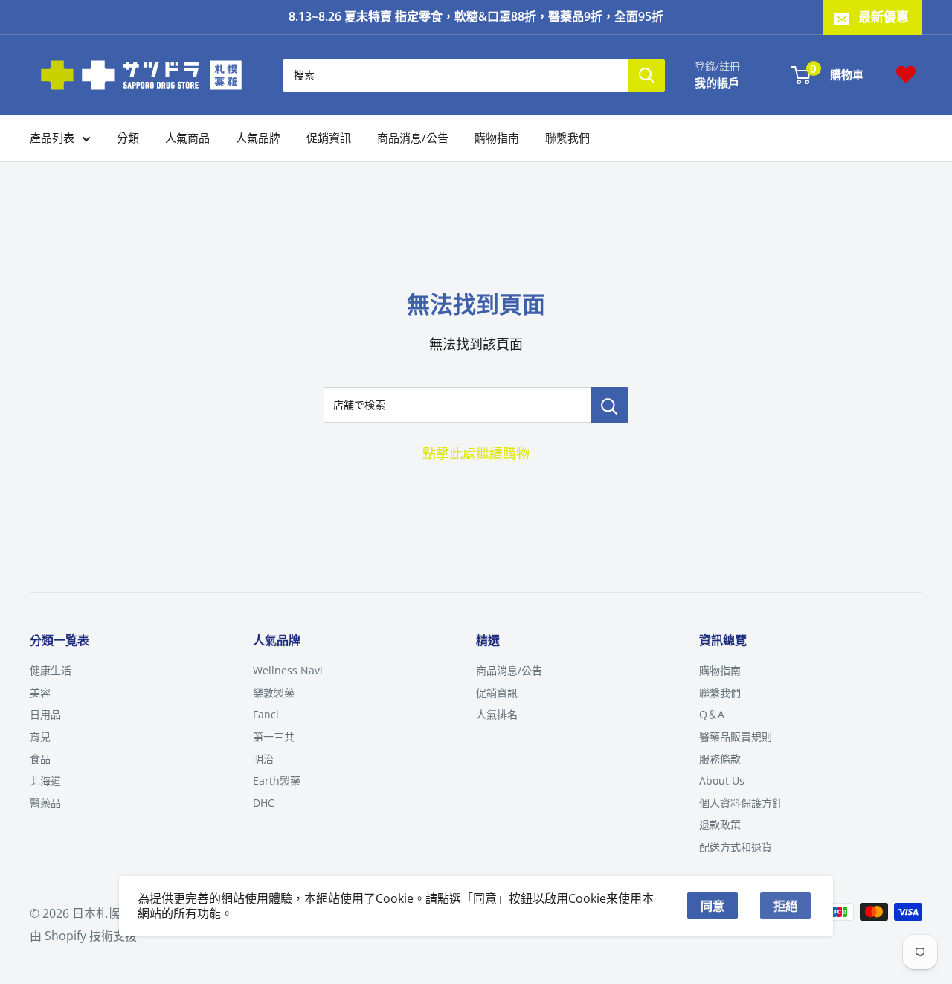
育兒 (40, 736)
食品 (40, 759)
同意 (712, 906)
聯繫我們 (567, 137)
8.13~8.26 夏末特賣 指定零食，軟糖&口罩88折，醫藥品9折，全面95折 (476, 16)
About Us (721, 780)
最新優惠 (883, 16)
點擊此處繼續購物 (476, 453)
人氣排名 (497, 714)
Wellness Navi (288, 670)
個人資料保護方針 (740, 803)
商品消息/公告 (412, 137)
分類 (128, 137)
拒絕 (785, 906)
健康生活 (50, 670)
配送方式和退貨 (735, 847)
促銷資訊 (328, 137)
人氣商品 (187, 137)
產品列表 (52, 137)
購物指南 (497, 137)
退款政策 (720, 824)
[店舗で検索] (609, 405)
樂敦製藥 (274, 693)
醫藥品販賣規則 (735, 736)
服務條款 (720, 759)
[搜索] (646, 74)
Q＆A (711, 714)
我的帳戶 (717, 81)
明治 (263, 759)
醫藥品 (45, 803)
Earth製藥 (276, 780)
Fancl (266, 714)
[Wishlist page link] (906, 74)
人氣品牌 (258, 137)
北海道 (45, 780)
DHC (263, 803)
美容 (40, 693)
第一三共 (274, 736)
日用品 (45, 714)
